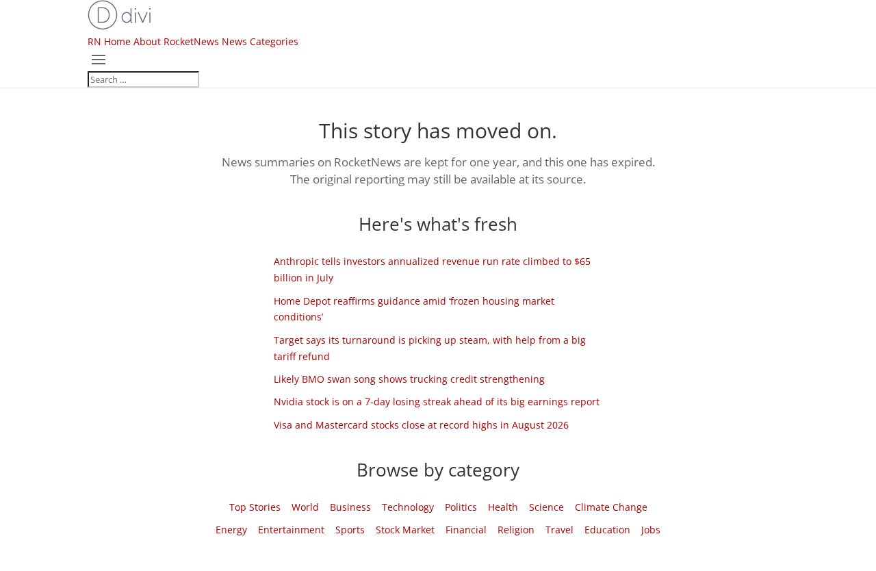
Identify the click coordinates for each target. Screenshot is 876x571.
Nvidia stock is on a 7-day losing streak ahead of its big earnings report (437, 401)
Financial (466, 529)
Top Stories (255, 506)
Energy (231, 529)
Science (546, 506)
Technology (408, 506)
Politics (461, 506)
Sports (350, 529)
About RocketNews (176, 41)
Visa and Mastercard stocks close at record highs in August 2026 (421, 424)
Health (503, 506)
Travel (559, 529)
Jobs (650, 529)
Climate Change (611, 506)
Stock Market (405, 529)
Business (350, 506)
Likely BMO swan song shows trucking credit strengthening (409, 378)
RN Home (109, 41)
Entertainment (291, 529)
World (305, 506)
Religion (516, 529)
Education (607, 529)
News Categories (260, 41)
